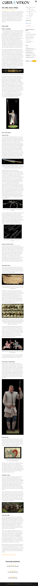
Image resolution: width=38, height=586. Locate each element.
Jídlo (27, 47)
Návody (27, 50)
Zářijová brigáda (31, 9)
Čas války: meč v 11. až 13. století (12, 566)
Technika (33, 53)
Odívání (31, 50)
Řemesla (31, 57)
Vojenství (11, 554)
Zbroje (27, 57)
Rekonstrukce (29, 52)
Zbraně (15, 554)
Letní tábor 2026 (28, 32)
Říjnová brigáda (31, 13)
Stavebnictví (28, 53)
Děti (26, 47)
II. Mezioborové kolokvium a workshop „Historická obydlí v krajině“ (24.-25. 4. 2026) (30, 37)
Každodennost (30, 49)
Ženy (34, 57)
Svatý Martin (30, 16)
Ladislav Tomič (5, 9)
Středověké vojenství (5, 554)
